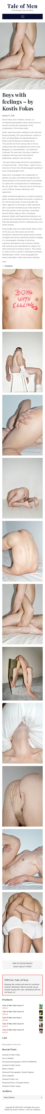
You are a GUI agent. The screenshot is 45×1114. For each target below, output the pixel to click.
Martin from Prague (22, 963)
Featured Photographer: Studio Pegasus (18, 1072)
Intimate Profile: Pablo (11, 1055)
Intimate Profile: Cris (10, 1079)
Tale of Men (22, 5)
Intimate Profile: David (11, 1065)
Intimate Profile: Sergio (11, 1086)
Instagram (9, 266)
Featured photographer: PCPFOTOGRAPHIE (19, 1062)
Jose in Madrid (7, 1058)
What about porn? (22, 967)
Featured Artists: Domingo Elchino (15, 1083)
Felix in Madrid (8, 1076)
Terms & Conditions (33, 1110)
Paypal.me (11, 992)
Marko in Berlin (8, 1069)
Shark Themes (18, 1110)
